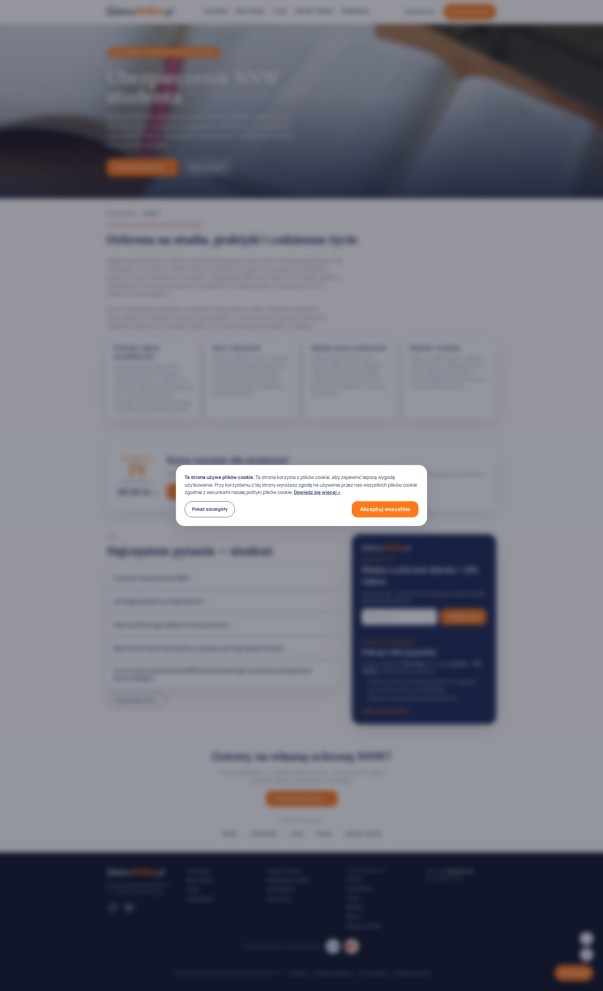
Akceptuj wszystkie (385, 509)
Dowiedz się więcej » (317, 492)
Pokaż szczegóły (210, 509)
